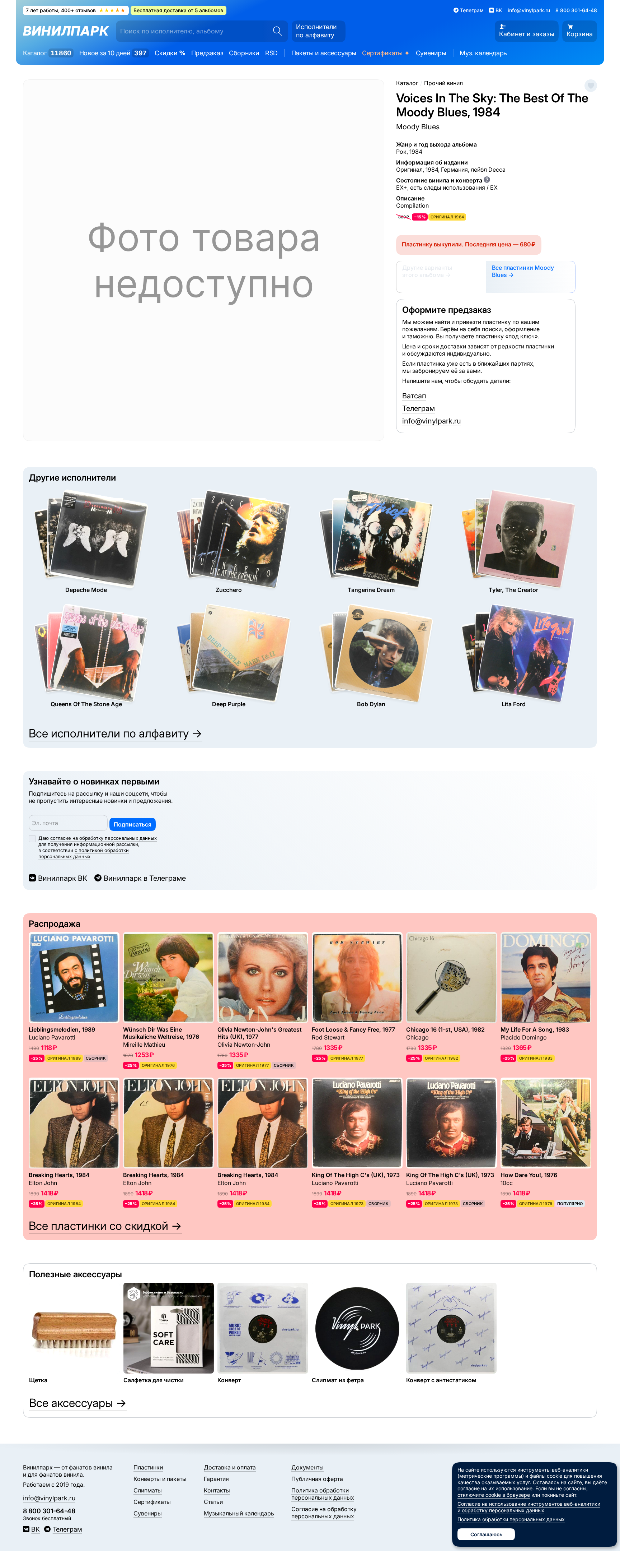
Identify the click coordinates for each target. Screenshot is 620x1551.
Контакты (217, 1490)
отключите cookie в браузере (493, 1495)
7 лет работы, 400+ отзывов (76, 10)
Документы (307, 1467)
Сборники (244, 53)
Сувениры (431, 53)
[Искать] (275, 31)
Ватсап (414, 396)
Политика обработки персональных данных (322, 1494)
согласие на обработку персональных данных (103, 838)
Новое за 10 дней (113, 53)
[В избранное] (590, 85)
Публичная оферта (317, 1478)
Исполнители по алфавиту (316, 31)
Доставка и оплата (230, 1467)
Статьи (213, 1501)
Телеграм (418, 408)
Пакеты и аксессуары (323, 53)
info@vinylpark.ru (529, 10)
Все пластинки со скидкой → (105, 1226)
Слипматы (147, 1490)
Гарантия (216, 1478)
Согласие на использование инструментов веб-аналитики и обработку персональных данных (528, 1507)
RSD (271, 53)
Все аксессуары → (78, 1403)
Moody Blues (418, 126)
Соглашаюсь (486, 1534)
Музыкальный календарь (239, 1513)
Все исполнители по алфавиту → (115, 733)
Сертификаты (386, 53)
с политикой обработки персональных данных (83, 853)
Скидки (170, 53)
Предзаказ (207, 53)
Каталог (47, 53)
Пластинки (148, 1467)
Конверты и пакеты (160, 1478)
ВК (35, 1529)
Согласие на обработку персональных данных (324, 1512)
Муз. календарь (483, 53)
